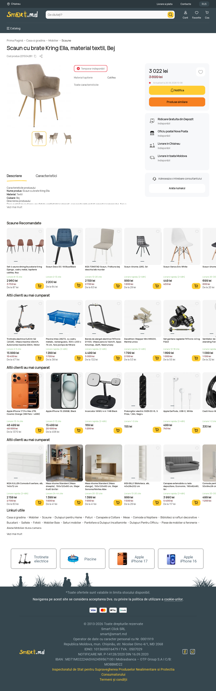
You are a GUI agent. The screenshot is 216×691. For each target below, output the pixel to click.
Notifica (179, 90)
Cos (207, 17)
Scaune (66, 40)
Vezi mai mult (14, 207)
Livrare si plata (164, 4)
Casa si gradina (35, 40)
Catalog (15, 28)
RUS (204, 4)
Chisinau (15, 3)
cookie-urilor (173, 599)
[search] (171, 15)
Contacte (186, 4)
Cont (185, 17)
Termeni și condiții (113, 680)
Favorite (196, 17)
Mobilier (53, 40)
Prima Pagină (15, 40)
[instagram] (192, 651)
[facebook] (184, 651)
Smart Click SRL (26, 688)
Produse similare (177, 102)
